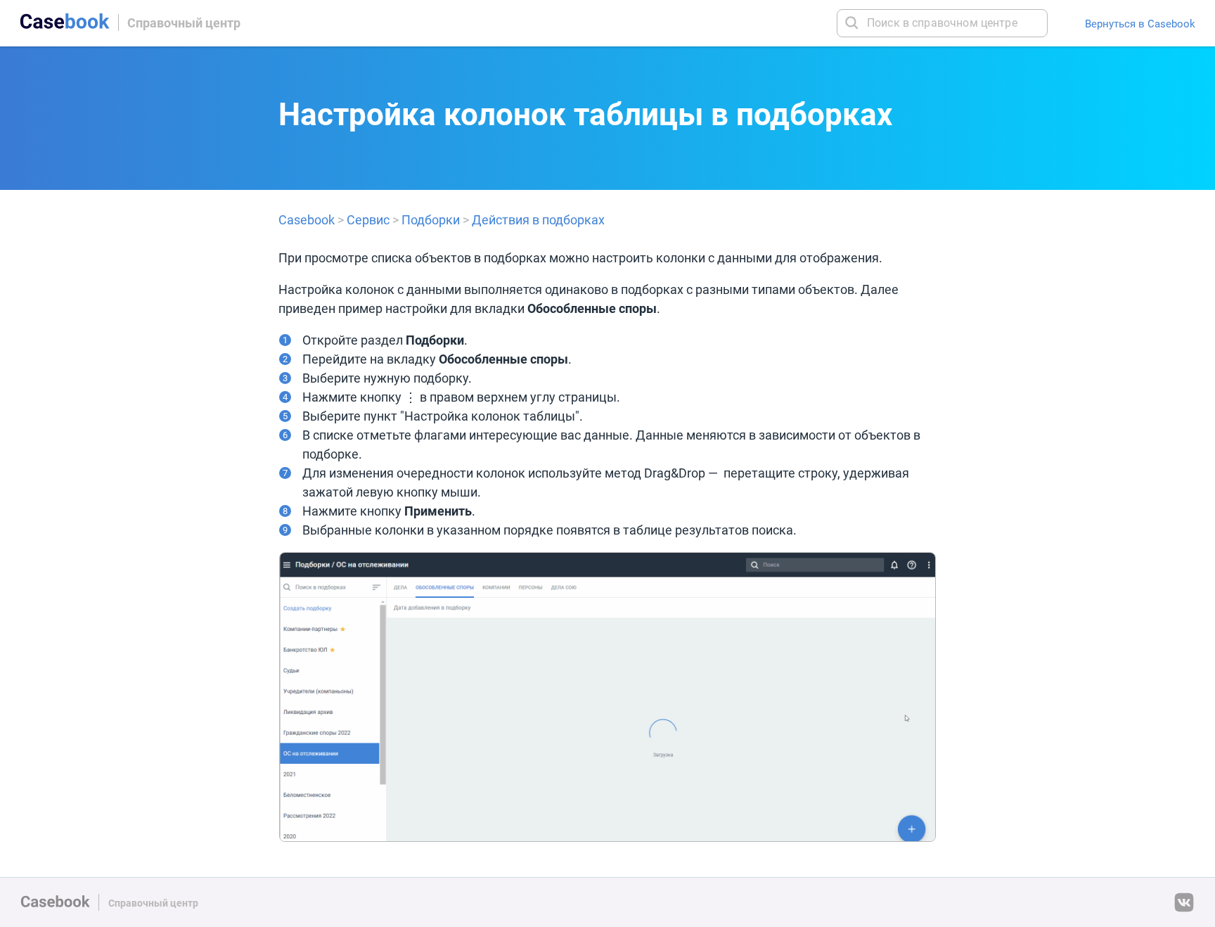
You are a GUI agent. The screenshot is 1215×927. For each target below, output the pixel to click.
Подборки (430, 220)
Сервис (368, 220)
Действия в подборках (538, 220)
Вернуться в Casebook (1140, 23)
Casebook (306, 220)
